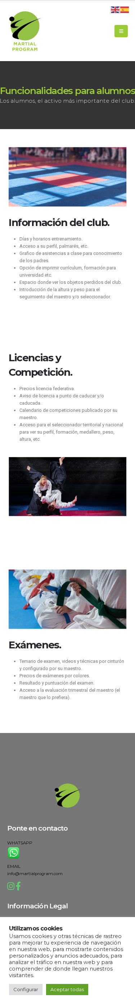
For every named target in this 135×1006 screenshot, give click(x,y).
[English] (115, 9)
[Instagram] (10, 887)
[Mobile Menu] (121, 31)
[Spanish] (125, 9)
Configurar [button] (25, 989)
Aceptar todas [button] (67, 989)
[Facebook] (18, 887)
